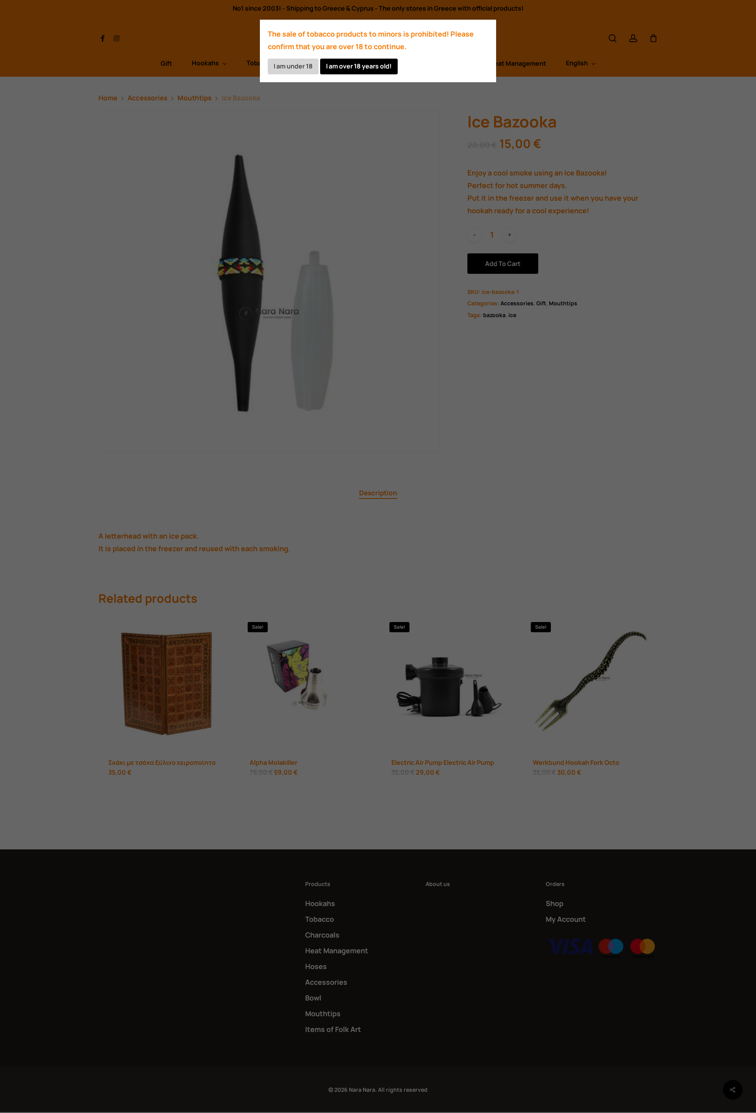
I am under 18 (293, 66)
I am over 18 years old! (359, 66)
